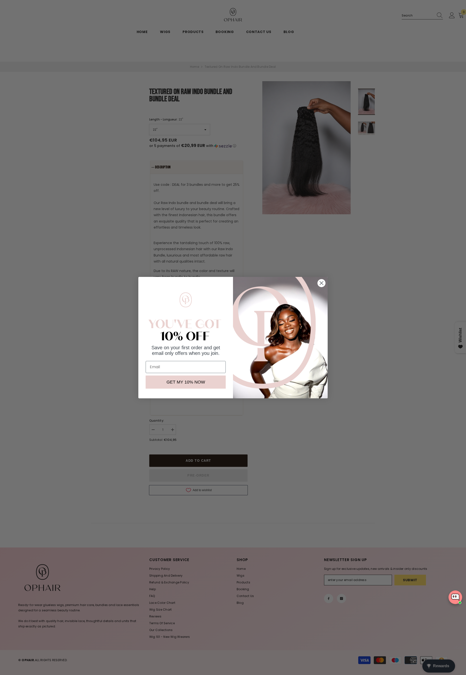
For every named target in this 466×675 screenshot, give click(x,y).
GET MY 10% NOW (185, 382)
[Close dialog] (321, 283)
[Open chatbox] (455, 597)
